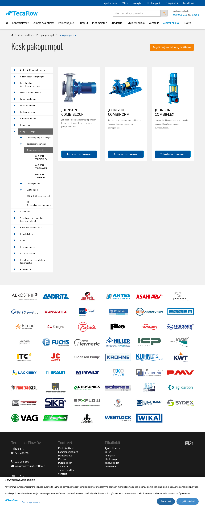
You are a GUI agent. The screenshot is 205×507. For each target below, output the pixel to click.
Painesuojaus (66, 23)
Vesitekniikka (171, 23)
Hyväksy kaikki (187, 501)
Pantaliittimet (26, 125)
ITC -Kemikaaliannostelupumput (39, 203)
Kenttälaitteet (20, 23)
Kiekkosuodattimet (28, 99)
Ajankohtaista (110, 3)
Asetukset (166, 501)
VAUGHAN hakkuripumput (38, 196)
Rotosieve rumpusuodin (31, 227)
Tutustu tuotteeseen (79, 154)
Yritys (125, 3)
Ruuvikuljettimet (27, 234)
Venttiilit (154, 23)
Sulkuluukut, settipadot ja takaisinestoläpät (31, 219)
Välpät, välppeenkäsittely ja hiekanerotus (32, 261)
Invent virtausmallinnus (30, 92)
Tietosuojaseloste (31, 502)
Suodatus (116, 23)
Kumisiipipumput (34, 183)
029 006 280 (180, 15)
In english (137, 3)
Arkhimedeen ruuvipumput (32, 76)
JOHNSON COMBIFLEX (40, 176)
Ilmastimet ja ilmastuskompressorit (30, 84)
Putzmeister (99, 23)
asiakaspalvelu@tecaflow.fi (30, 466)
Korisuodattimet (27, 105)
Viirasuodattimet (27, 253)
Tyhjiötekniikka (135, 23)
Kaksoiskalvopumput (36, 143)
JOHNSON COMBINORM (41, 167)
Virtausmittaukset (28, 247)
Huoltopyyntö (154, 3)
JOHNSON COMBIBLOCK (41, 158)
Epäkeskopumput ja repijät (39, 137)
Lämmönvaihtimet (43, 23)
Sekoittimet (25, 211)
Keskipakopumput (68, 35)
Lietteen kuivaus (27, 112)
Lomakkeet (188, 3)
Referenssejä (26, 269)
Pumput (83, 23)
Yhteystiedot (172, 3)
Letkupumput (32, 189)
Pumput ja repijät (45, 35)
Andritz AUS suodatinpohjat (32, 70)
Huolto (187, 23)
